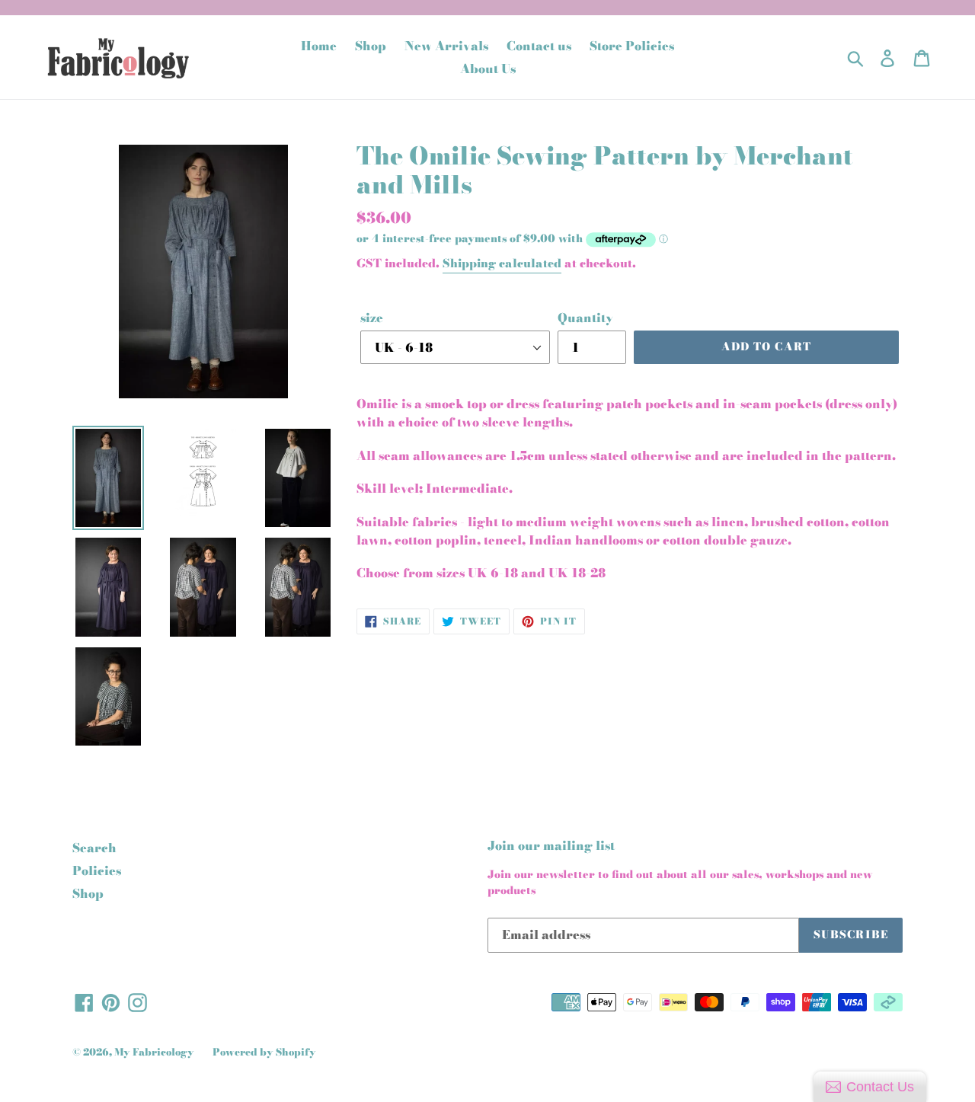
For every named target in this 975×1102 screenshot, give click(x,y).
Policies (96, 870)
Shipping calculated (502, 263)
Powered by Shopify (264, 1051)
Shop (88, 893)
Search (94, 847)
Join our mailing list (551, 845)
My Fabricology (154, 1051)
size (371, 317)
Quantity (585, 317)
